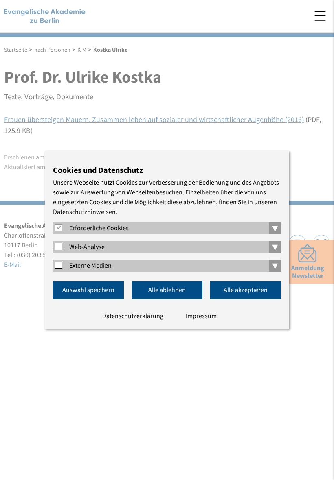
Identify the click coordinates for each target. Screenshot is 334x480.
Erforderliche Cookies (99, 228)
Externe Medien (90, 265)
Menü (320, 16)
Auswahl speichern (88, 290)
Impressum (201, 316)
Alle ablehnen (167, 290)
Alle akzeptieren (246, 290)
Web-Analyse (87, 246)
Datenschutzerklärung (132, 316)
